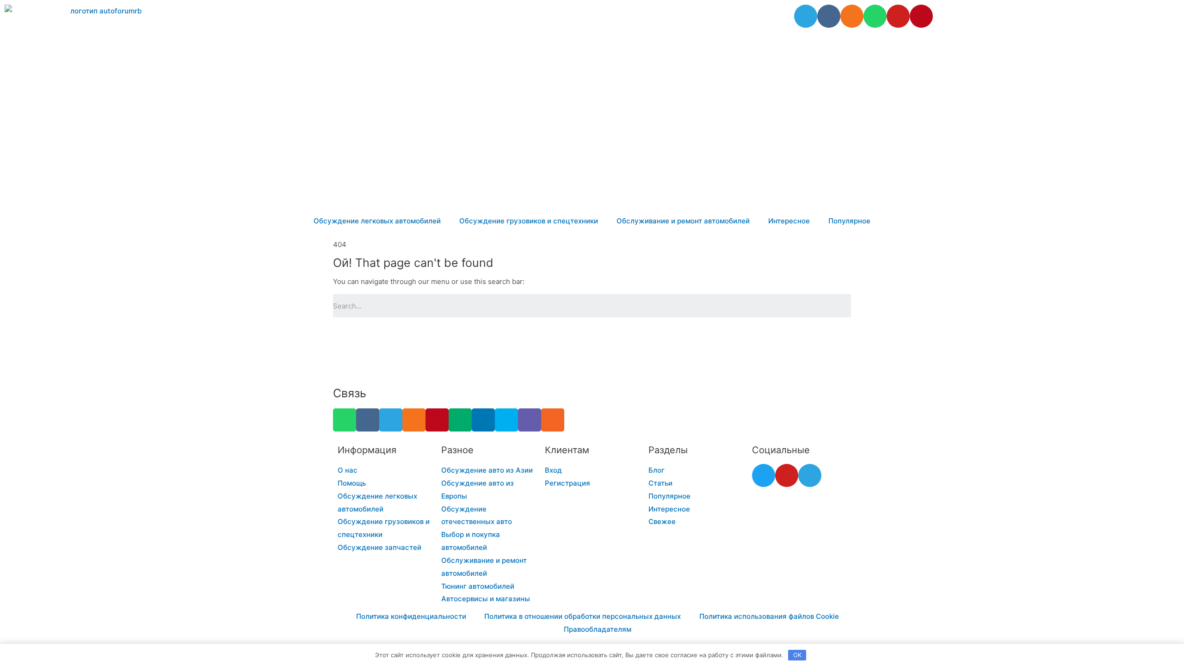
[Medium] (460, 420)
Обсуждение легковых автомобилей (377, 220)
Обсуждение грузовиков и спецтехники (528, 220)
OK (797, 655)
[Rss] (552, 420)
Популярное (849, 220)
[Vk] (828, 16)
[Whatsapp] (875, 16)
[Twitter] (763, 475)
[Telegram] (805, 16)
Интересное (789, 220)
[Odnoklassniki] (851, 16)
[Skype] (506, 420)
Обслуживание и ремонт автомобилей (683, 220)
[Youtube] (898, 16)
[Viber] (529, 420)
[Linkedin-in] (483, 420)
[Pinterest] (921, 16)
